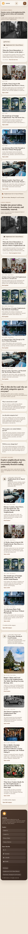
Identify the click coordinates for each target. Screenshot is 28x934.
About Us (5, 830)
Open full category (7, 627)
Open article (5, 92)
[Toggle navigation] (16, 3)
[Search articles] (24, 3)
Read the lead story (13, 59)
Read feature (7, 520)
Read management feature (15, 253)
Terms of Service (7, 842)
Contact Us (6, 834)
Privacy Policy (6, 838)
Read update (5, 285)
